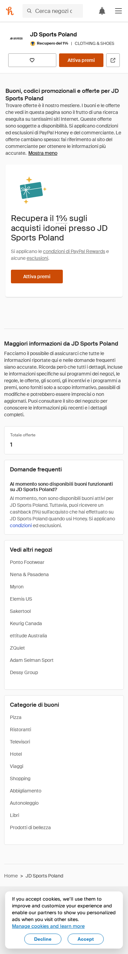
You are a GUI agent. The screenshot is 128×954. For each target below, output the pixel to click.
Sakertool (20, 611)
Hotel (16, 754)
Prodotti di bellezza (30, 827)
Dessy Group (24, 672)
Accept (85, 939)
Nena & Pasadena (29, 574)
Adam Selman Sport (32, 660)
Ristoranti (20, 729)
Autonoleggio (24, 803)
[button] (118, 11)
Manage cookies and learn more (48, 926)
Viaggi (16, 766)
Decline (43, 939)
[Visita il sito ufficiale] (113, 60)
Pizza (16, 717)
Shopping (20, 778)
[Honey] (9, 10)
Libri (14, 815)
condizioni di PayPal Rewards (74, 251)
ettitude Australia (28, 636)
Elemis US (21, 599)
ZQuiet (17, 648)
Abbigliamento (25, 791)
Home (11, 876)
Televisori (20, 742)
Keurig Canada (26, 623)
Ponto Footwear (27, 562)
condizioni (21, 525)
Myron (17, 587)
